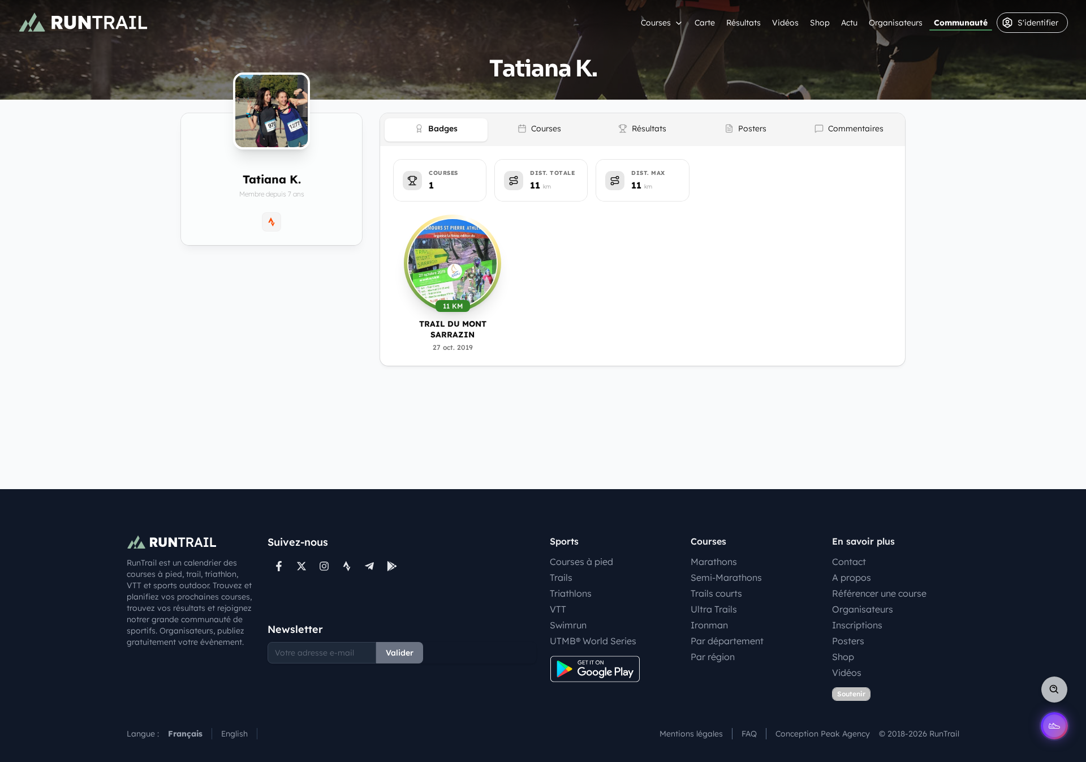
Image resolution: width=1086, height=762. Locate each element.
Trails (561, 577)
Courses (656, 23)
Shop (820, 23)
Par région (713, 656)
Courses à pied (581, 561)
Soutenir (851, 694)
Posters (848, 641)
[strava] (346, 566)
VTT (558, 609)
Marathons (714, 561)
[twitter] (301, 566)
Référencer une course (879, 593)
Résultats (743, 23)
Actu (849, 23)
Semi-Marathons (726, 577)
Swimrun (568, 625)
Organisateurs (896, 23)
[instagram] (324, 566)
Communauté (961, 23)
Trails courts (716, 593)
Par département (727, 641)
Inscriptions (857, 625)
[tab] (436, 130)
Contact (849, 561)
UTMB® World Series (593, 641)
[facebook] (279, 566)
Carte (705, 23)
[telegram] (369, 566)
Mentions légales (691, 734)
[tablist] (642, 129)
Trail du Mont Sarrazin (452, 329)
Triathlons (571, 593)
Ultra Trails (714, 609)
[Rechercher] (1054, 689)
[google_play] (392, 566)
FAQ (749, 734)
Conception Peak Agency (822, 734)
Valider (399, 653)
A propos (851, 577)
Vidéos (785, 23)
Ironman (709, 625)
